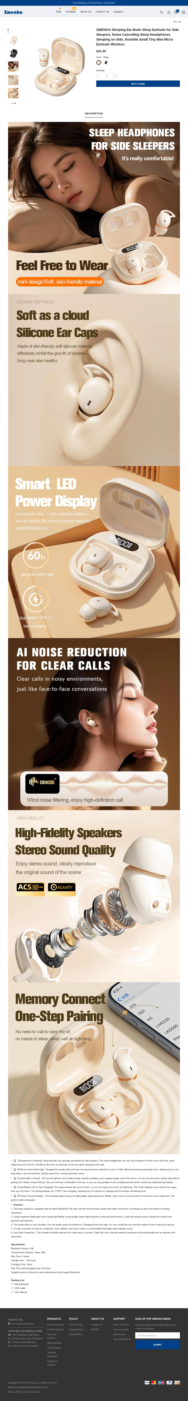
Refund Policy (41, 1387)
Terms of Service (31, 1392)
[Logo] (13, 12)
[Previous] (8, 31)
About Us (12, 1387)
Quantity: (100, 70)
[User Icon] (169, 12)
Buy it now (138, 84)
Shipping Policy (25, 1387)
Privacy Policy (15, 1392)
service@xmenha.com (23, 1323)
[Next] (13, 103)
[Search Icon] (161, 12)
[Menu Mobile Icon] (183, 12)
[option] (56, 66)
